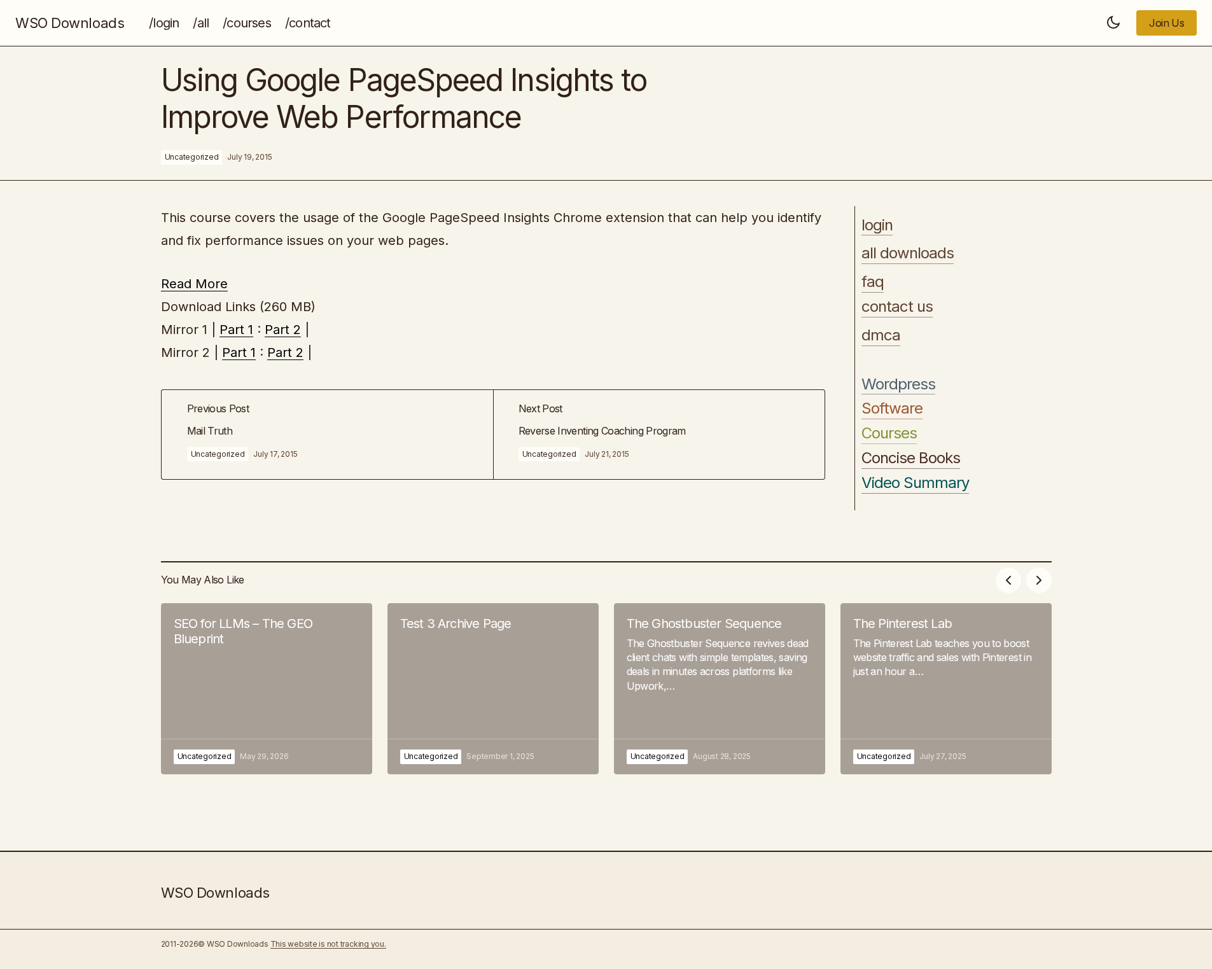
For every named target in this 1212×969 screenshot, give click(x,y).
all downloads (907, 253)
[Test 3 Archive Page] (493, 688)
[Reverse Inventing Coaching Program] (659, 435)
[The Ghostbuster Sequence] (719, 688)
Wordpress (898, 384)
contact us (897, 307)
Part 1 (236, 329)
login (877, 225)
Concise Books (911, 458)
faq (872, 282)
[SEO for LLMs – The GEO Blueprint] (266, 688)
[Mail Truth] (327, 435)
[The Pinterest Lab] (946, 688)
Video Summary (915, 483)
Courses (889, 433)
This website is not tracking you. (328, 944)
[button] (1113, 23)
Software (892, 408)
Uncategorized (192, 157)
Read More (194, 283)
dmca (880, 335)
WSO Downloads (69, 23)
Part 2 (283, 329)
